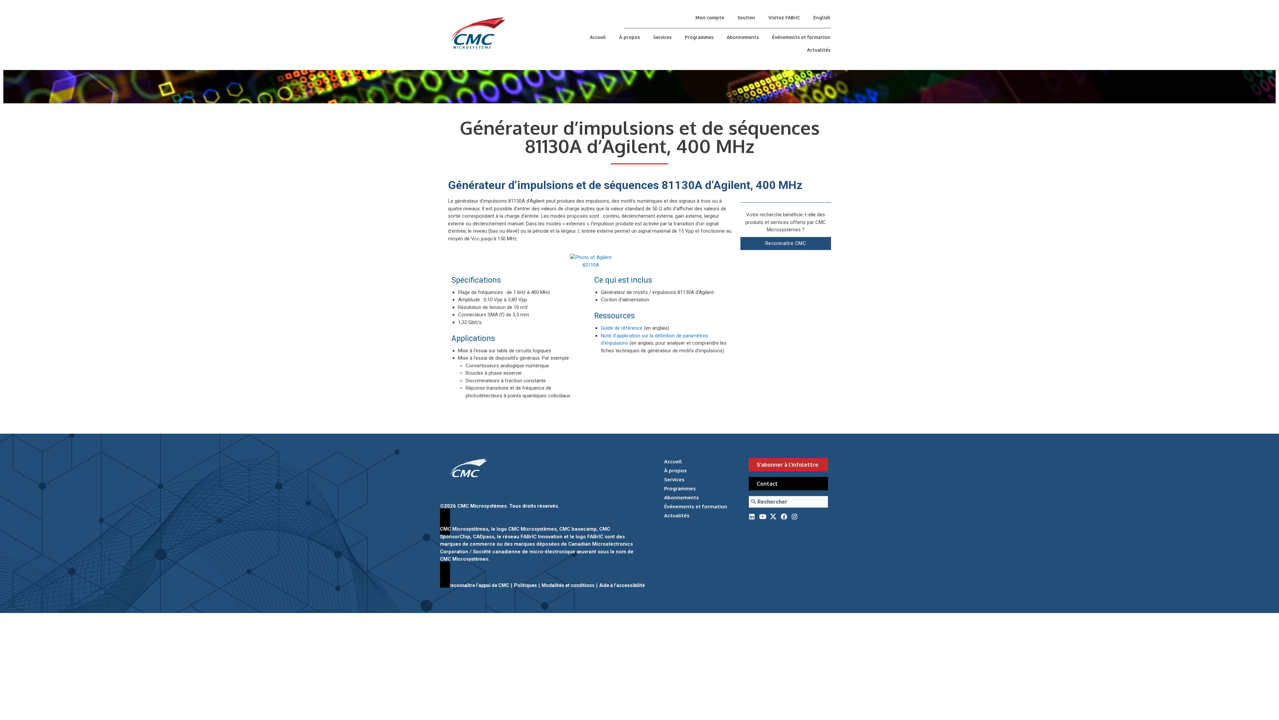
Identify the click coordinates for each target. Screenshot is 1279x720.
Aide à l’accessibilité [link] (622, 585)
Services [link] (662, 37)
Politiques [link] (525, 585)
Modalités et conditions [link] (568, 585)
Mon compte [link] (709, 17)
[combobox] (788, 502)
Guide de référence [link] (621, 328)
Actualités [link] (818, 50)
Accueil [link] (598, 37)
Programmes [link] (699, 37)
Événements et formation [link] (801, 37)
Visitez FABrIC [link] (784, 17)
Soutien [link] (746, 17)
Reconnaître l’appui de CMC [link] (478, 585)
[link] (507, 33)
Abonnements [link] (743, 37)
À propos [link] (629, 37)
